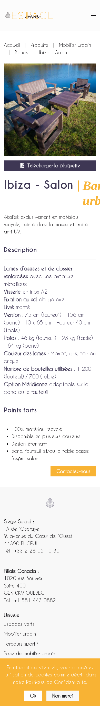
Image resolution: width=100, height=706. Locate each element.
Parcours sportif (21, 643)
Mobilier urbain (20, 633)
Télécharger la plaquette (53, 165)
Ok (33, 695)
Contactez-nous (73, 471)
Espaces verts (19, 624)
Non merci (62, 695)
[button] (93, 15)
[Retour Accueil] (29, 15)
